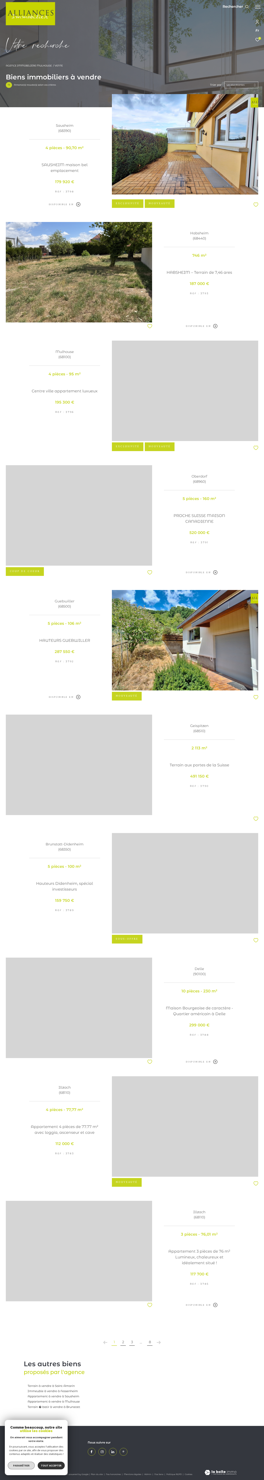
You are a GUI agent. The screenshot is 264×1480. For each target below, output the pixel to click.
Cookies (188, 1474)
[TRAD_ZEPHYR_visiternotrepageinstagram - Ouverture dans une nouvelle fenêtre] (102, 1452)
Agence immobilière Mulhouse (29, 65)
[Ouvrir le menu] (258, 7)
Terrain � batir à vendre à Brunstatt (54, 1407)
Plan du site (97, 1474)
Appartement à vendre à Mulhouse (54, 1401)
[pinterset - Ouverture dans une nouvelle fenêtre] (123, 1452)
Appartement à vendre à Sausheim (53, 1396)
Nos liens (159, 1474)
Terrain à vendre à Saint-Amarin (51, 1386)
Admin (148, 1474)
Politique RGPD (174, 1474)
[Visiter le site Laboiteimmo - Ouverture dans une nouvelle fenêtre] (220, 1473)
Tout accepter (51, 1465)
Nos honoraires (113, 1474)
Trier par (216, 85)
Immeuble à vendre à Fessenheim (53, 1391)
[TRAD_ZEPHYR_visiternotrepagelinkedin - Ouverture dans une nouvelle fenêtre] (113, 1452)
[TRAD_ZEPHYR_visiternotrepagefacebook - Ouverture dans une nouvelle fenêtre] (91, 1452)
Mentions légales (133, 1474)
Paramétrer (21, 1465)
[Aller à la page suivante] (158, 1342)
